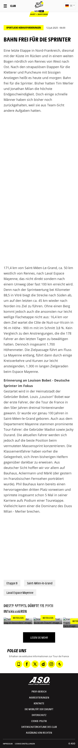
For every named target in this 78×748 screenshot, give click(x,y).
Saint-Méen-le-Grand (39, 583)
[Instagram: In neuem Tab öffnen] (51, 664)
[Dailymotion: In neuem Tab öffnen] (43, 664)
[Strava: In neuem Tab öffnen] (59, 664)
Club (13, 6)
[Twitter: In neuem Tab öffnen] (35, 664)
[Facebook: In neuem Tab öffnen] (26, 664)
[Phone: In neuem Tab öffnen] (18, 664)
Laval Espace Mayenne (20, 593)
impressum (8, 744)
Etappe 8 (12, 583)
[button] (70, 5)
